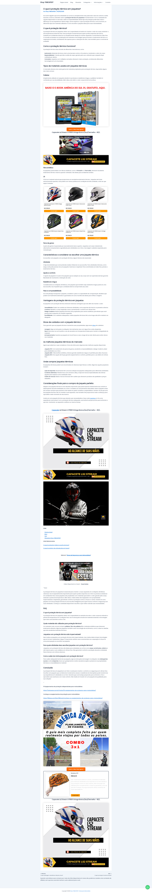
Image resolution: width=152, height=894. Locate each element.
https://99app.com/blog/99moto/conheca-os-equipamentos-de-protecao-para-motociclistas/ (73, 698)
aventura (93, 398)
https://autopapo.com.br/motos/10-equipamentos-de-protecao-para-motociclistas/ (69, 690)
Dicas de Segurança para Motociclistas (79, 555)
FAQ (46, 536)
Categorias (86, 2)
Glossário (78, 2)
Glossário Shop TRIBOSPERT (53, 538)
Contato (107, 2)
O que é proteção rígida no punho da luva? (56, 545)
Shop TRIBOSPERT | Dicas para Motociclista (80, 891)
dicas (94, 325)
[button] (91, 2)
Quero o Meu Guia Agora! (76, 129)
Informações (98, 2)
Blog (71, 2)
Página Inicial (64, 2)
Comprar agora (54, 211)
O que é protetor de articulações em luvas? (56, 548)
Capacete (55, 410)
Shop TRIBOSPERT (46, 2)
